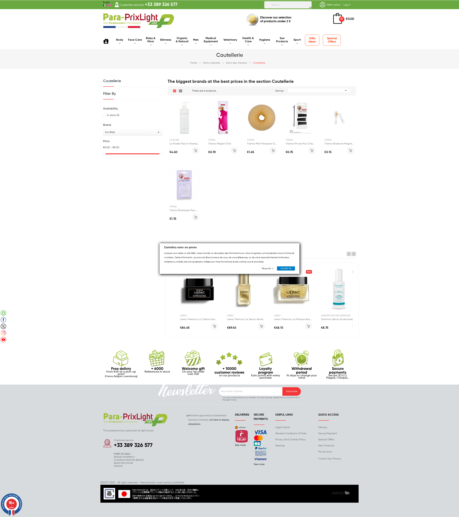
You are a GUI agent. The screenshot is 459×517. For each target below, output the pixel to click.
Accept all (286, 268)
